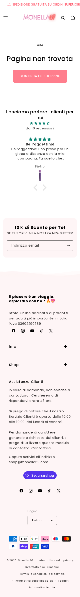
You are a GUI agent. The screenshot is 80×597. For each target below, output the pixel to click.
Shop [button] (14, 364)
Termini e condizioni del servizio (42, 574)
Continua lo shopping (40, 76)
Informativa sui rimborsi (42, 567)
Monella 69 (26, 560)
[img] (40, 123)
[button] (5, 18)
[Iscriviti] (68, 245)
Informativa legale (42, 587)
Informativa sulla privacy (56, 560)
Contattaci (41, 448)
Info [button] (12, 346)
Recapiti (64, 581)
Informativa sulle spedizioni (34, 581)
